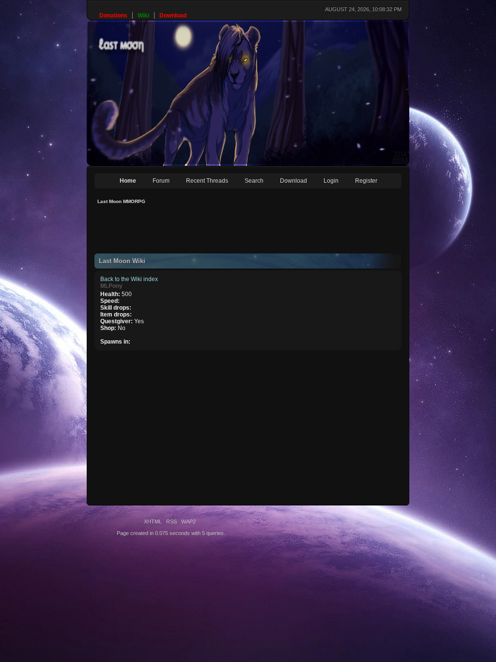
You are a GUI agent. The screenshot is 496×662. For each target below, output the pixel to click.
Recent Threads (207, 180)
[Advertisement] (270, 231)
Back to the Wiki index (129, 279)
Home (128, 180)
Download (293, 180)
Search (254, 180)
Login (331, 180)
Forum (161, 180)
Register (366, 180)
